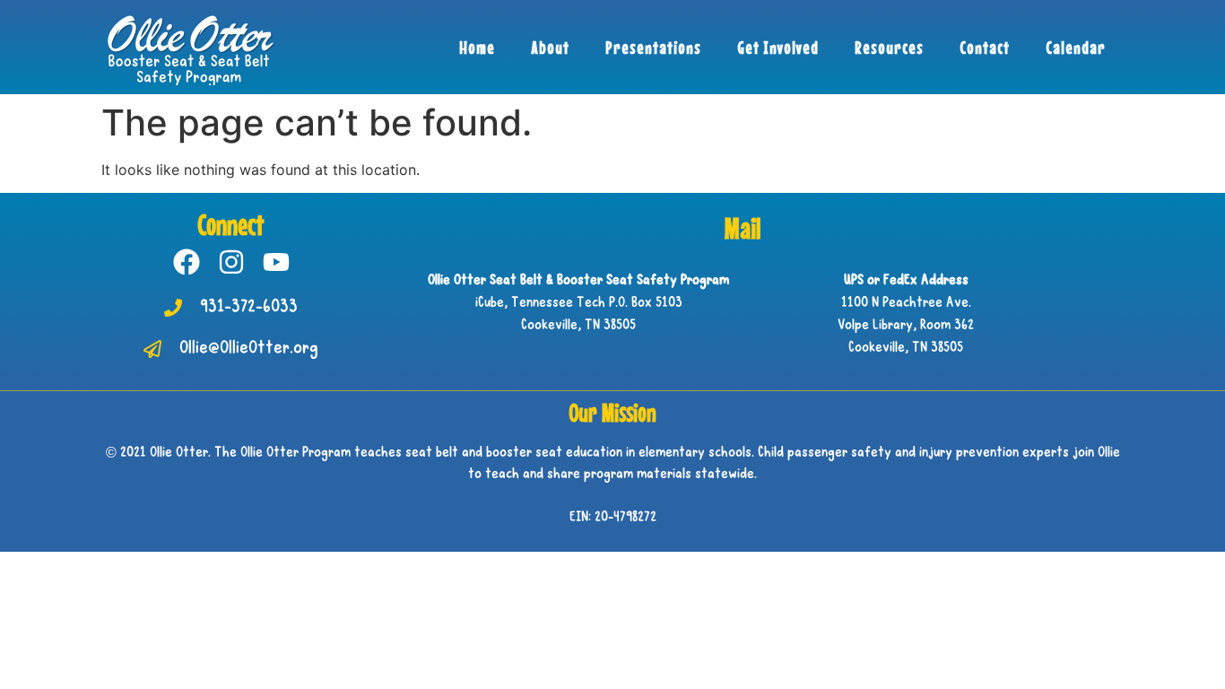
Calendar (1076, 47)
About (550, 47)
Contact (985, 47)
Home (477, 47)
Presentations (653, 47)
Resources (889, 47)
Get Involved (778, 47)
